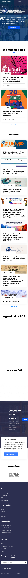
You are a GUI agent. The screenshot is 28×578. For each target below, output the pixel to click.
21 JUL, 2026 (6, 107)
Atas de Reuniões (6, 530)
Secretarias (4, 500)
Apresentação (5, 493)
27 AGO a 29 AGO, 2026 (9, 166)
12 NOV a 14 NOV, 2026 (9, 297)
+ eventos (14, 307)
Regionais (3, 549)
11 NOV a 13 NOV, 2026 (8, 272)
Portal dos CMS (5, 514)
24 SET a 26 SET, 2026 (8, 230)
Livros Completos (6, 525)
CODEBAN (19, 573)
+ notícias (14, 125)
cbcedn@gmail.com (6, 1)
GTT (2, 498)
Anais (2, 551)
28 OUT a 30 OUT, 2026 (9, 253)
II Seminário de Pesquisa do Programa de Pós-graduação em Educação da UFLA (13, 171)
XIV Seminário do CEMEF (11, 301)
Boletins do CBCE (6, 528)
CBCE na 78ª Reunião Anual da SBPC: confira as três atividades (13, 113)
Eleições (3, 516)
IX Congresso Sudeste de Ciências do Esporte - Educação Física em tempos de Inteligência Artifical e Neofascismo (13, 237)
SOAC (2, 544)
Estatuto (3, 511)
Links (2, 509)
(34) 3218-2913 (6, 569)
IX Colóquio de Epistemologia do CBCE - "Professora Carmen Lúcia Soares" (14, 258)
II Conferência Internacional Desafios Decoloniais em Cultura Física (12, 191)
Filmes (3, 535)
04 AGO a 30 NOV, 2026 (9, 148)
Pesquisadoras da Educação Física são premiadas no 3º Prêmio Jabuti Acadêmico (13, 79)
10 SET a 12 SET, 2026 (8, 205)
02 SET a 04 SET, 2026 (8, 185)
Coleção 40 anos (6, 532)
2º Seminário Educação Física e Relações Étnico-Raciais (13, 153)
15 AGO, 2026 (7, 73)
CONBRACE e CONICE (7, 546)
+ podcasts (14, 391)
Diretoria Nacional (6, 495)
